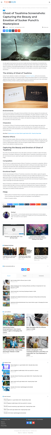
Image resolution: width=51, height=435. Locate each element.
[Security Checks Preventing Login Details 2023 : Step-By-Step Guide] (6, 377)
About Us (3, 421)
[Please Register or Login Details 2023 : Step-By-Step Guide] (6, 366)
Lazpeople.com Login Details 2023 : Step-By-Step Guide (9, 257)
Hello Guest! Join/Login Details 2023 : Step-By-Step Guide (24, 381)
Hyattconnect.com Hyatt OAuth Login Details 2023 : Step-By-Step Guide (24, 133)
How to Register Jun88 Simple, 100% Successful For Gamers (24, 370)
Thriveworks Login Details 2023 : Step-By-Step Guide (25, 257)
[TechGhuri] (10, 2)
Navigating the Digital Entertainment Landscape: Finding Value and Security (28, 296)
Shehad (6, 27)
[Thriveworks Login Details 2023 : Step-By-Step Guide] (25, 251)
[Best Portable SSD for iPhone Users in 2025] (6, 282)
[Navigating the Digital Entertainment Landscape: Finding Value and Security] (6, 298)
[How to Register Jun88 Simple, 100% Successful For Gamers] (6, 372)
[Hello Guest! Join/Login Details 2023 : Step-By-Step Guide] (6, 383)
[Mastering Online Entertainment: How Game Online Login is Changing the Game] (6, 304)
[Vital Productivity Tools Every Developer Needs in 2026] (6, 293)
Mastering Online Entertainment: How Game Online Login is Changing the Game (29, 302)
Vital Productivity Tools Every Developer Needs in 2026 (23, 291)
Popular (24, 275)
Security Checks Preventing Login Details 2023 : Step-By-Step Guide (26, 376)
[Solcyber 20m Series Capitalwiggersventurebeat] (6, 388)
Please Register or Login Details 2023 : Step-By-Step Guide (24, 365)
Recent (8, 275)
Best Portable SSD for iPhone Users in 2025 (21, 280)
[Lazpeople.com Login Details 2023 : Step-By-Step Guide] (10, 251)
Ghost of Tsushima (30, 76)
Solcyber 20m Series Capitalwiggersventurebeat (22, 387)
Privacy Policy (4, 425)
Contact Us (3, 423)
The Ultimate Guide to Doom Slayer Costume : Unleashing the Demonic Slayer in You (40, 257)
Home (5, 7)
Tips (7, 7)
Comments (41, 275)
